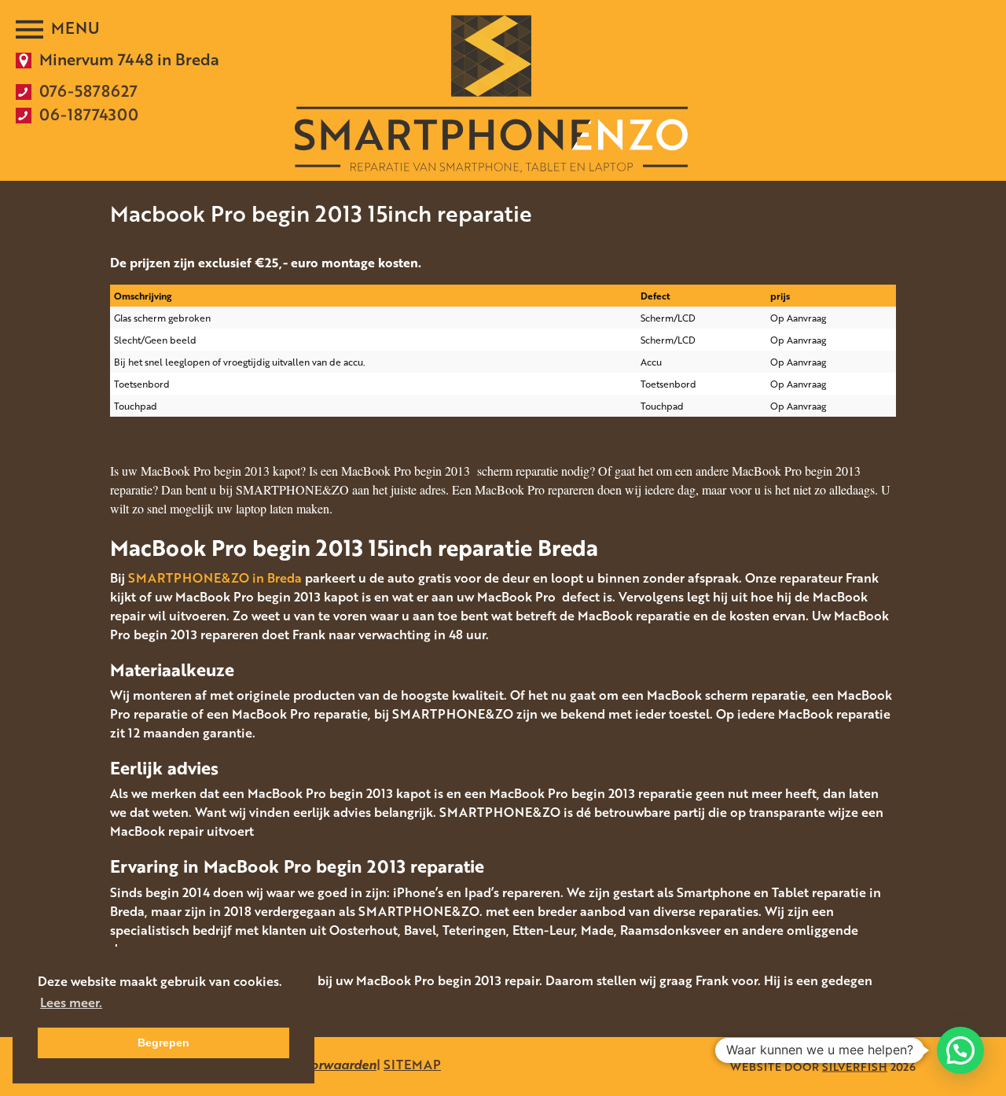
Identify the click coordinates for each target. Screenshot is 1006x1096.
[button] (960, 1050)
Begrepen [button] (163, 1042)
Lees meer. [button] (71, 1002)
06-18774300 (88, 114)
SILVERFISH (854, 1066)
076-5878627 (88, 90)
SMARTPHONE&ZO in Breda (215, 577)
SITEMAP (412, 1064)
